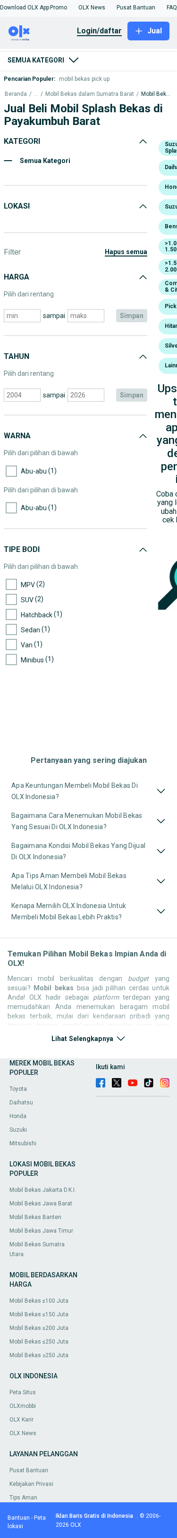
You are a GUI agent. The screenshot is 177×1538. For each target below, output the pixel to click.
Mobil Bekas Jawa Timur (41, 1230)
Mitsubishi (22, 1143)
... (36, 94)
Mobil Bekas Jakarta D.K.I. (42, 1190)
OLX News (22, 1433)
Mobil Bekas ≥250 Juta (38, 1355)
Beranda (16, 94)
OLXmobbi (22, 1406)
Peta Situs (22, 1392)
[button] (24, 7)
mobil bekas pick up (84, 79)
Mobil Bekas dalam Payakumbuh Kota (156, 94)
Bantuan (19, 1518)
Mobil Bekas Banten (35, 1217)
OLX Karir (21, 1419)
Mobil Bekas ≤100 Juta (38, 1300)
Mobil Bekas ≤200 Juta (38, 1328)
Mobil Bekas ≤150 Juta (38, 1314)
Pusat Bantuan (28, 1470)
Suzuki (18, 1129)
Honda (17, 1116)
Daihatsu (21, 1102)
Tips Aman (23, 1497)
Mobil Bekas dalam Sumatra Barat (89, 94)
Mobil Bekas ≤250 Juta (38, 1341)
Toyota (18, 1089)
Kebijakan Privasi (31, 1484)
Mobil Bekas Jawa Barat (40, 1203)
